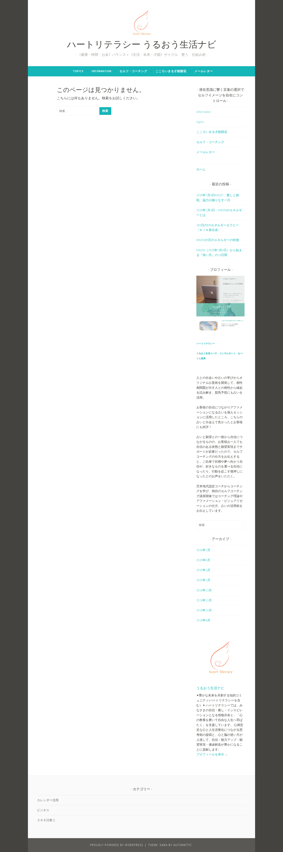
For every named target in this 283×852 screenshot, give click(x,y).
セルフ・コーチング (133, 71)
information (101, 71)
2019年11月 (204, 600)
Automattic (182, 845)
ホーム (201, 169)
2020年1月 (203, 580)
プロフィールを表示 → (212, 754)
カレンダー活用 (48, 800)
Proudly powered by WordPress (116, 845)
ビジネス (43, 810)
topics (78, 71)
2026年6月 (203, 560)
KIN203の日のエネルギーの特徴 (217, 240)
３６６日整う (46, 820)
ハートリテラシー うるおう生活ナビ (141, 45)
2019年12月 (204, 590)
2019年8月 (203, 620)
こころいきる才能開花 (171, 71)
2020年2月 (203, 570)
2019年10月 (204, 610)
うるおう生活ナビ (210, 688)
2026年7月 (203, 550)
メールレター (203, 71)
